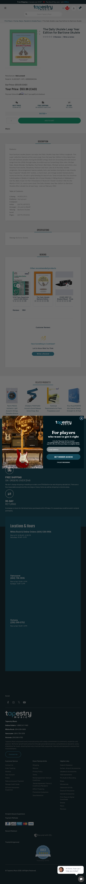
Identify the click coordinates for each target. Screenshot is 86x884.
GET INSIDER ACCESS (63, 457)
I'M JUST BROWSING (63, 462)
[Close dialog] (81, 418)
